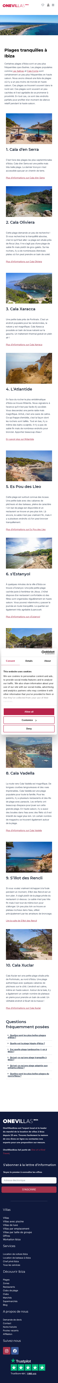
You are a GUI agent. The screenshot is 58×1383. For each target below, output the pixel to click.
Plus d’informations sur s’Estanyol (23, 616)
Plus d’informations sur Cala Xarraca (24, 344)
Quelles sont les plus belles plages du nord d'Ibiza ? (28, 1074)
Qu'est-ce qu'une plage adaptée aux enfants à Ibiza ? (28, 1066)
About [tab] (47, 661)
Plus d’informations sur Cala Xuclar (23, 1008)
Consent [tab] (10, 661)
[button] (29, 1037)
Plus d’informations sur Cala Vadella (24, 830)
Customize (27, 720)
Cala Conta (32, 71)
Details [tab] (29, 661)
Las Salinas (18, 71)
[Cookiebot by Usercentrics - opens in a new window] (42, 652)
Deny (29, 728)
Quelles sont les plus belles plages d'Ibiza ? (27, 1036)
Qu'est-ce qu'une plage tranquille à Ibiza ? (27, 1058)
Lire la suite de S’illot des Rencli (21, 920)
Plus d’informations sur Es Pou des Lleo (26, 529)
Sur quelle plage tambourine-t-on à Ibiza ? (27, 1050)
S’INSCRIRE (29, 1189)
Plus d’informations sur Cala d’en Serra (25, 177)
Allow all (29, 711)
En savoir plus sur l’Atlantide (20, 439)
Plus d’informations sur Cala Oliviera (24, 261)
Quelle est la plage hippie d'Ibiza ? (27, 1043)
